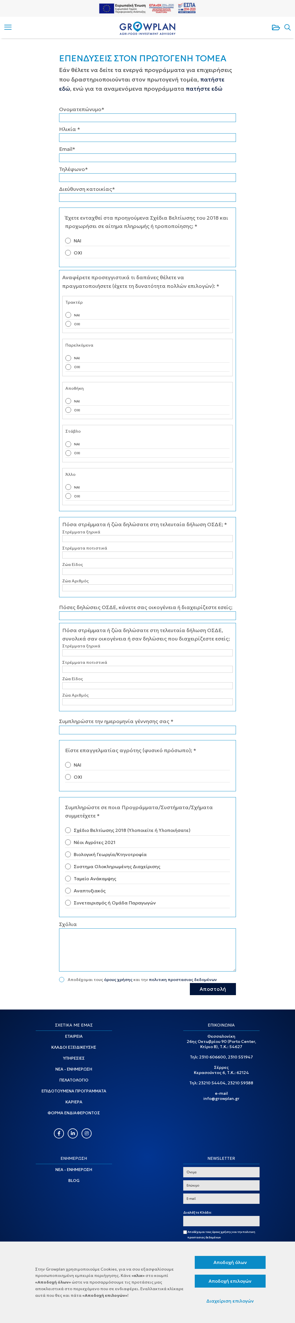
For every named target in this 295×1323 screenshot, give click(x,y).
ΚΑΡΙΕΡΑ (73, 1102)
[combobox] (221, 1221)
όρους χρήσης (118, 979)
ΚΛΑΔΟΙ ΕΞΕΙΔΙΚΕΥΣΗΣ (73, 1047)
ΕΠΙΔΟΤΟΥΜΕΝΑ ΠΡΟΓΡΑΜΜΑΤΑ (73, 1091)
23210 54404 (212, 1083)
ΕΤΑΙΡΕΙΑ (74, 1036)
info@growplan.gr (221, 1098)
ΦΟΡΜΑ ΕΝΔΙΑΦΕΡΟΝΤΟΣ (74, 1112)
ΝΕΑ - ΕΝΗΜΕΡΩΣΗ (73, 1069)
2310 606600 (212, 1057)
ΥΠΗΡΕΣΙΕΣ (74, 1058)
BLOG (74, 1180)
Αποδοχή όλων (230, 1262)
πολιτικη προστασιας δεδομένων (183, 979)
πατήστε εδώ (204, 88)
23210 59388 (240, 1083)
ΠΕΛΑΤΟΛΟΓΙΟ (73, 1080)
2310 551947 (240, 1057)
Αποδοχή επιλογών (230, 1281)
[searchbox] (186, 1221)
